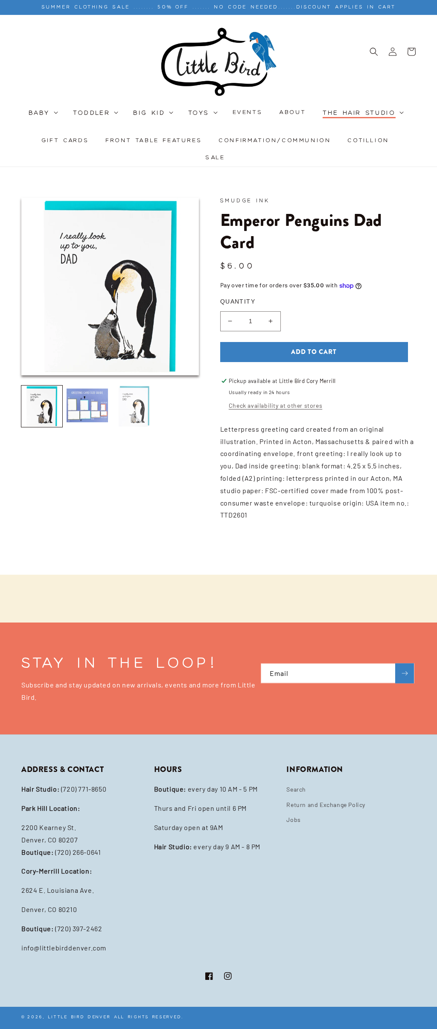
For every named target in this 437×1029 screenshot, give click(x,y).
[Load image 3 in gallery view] (132, 406)
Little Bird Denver (79, 1017)
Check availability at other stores (275, 405)
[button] (42, 118)
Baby (39, 113)
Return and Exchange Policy (325, 804)
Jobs (293, 819)
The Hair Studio (359, 113)
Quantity (237, 301)
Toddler (91, 113)
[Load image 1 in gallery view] (41, 406)
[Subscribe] (404, 674)
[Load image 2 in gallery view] (87, 406)
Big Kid (149, 113)
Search (296, 789)
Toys (199, 113)
